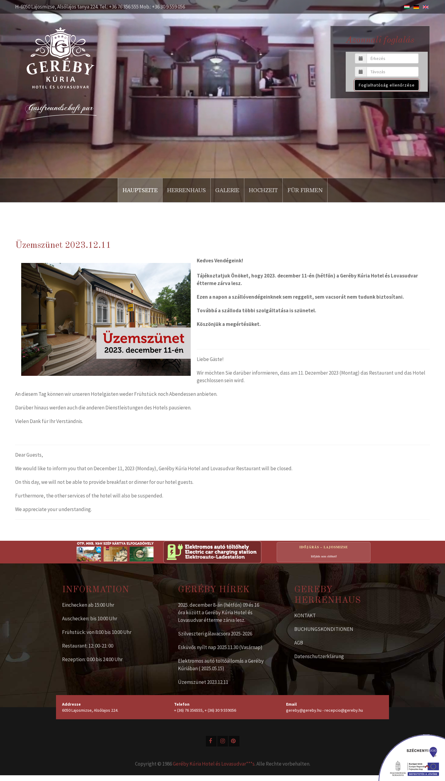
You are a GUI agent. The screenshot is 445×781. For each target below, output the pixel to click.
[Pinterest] (234, 741)
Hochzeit (263, 190)
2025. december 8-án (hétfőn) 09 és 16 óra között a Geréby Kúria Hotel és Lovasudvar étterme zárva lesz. (218, 612)
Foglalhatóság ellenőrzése (387, 85)
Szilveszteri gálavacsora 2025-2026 (215, 633)
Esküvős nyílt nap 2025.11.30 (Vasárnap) (220, 647)
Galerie (227, 190)
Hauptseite (140, 190)
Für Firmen (305, 190)
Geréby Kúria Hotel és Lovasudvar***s (214, 763)
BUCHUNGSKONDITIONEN (323, 629)
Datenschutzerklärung (319, 656)
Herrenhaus (186, 190)
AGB (298, 642)
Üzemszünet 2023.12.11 (203, 682)
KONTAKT (305, 615)
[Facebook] (211, 741)
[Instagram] (222, 741)
